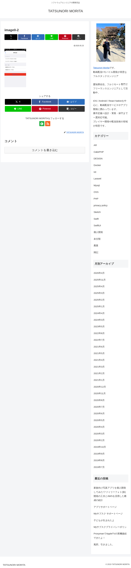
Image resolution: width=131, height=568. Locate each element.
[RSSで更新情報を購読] (47, 123)
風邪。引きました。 (104, 544)
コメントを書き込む (45, 150)
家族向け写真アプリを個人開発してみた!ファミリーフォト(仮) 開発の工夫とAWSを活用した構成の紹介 (110, 494)
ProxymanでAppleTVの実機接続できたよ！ (110, 535)
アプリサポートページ (105, 507)
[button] (78, 37)
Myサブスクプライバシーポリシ (110, 527)
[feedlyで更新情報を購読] (41, 123)
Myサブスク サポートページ (108, 513)
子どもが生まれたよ (104, 520)
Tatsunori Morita (101, 68)
